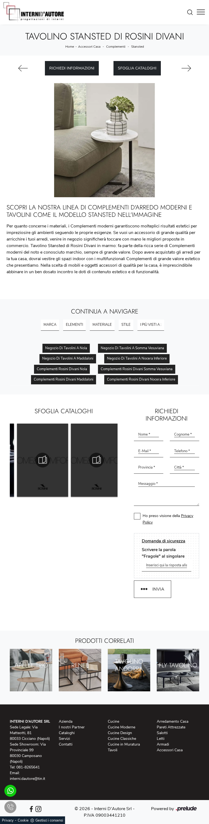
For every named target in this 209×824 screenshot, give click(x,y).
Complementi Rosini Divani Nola (62, 369)
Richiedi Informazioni (71, 68)
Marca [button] (50, 324)
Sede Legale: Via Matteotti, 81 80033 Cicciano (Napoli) (30, 733)
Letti (160, 738)
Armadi (163, 744)
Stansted (137, 46)
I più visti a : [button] (150, 324)
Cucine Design (120, 732)
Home (69, 46)
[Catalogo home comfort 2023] (37, 460)
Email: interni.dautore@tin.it (27, 775)
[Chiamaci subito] (10, 807)
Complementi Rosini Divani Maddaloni (63, 379)
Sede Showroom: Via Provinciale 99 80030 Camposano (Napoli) (28, 753)
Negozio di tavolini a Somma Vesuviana (132, 348)
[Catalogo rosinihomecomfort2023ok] (91, 460)
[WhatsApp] (10, 791)
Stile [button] (126, 324)
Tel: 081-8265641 (25, 767)
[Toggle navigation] (201, 12)
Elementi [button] (74, 324)
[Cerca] (191, 12)
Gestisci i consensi (49, 820)
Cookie (23, 820)
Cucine (113, 721)
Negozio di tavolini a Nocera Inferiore (137, 358)
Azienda (65, 721)
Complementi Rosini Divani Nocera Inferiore (141, 379)
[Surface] (186, 68)
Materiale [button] (102, 324)
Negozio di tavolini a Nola (66, 348)
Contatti (65, 744)
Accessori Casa (89, 46)
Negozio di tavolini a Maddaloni (67, 358)
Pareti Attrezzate (171, 727)
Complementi (115, 46)
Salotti (162, 732)
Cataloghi (67, 732)
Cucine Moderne (121, 727)
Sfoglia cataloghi (137, 68)
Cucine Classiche (122, 738)
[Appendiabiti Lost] (23, 68)
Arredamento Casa (172, 721)
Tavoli (112, 750)
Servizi (64, 738)
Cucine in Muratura (124, 744)
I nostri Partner (72, 727)
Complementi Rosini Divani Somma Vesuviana (137, 369)
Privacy (8, 820)
